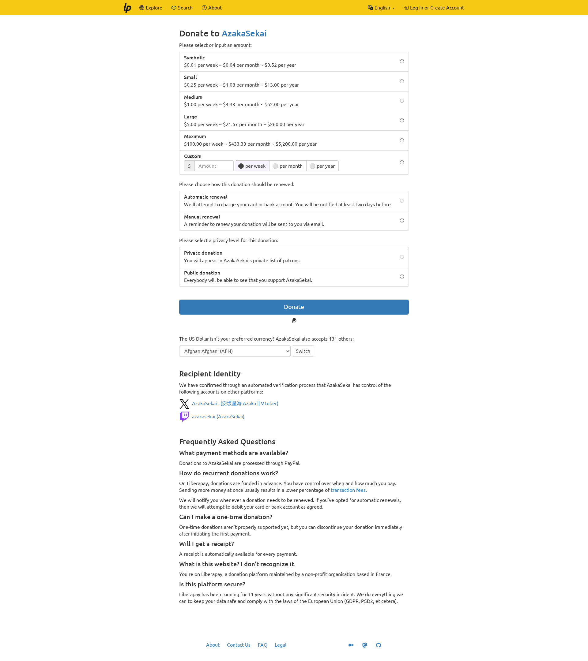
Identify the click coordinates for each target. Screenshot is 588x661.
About (213, 645)
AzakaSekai (244, 33)
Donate (294, 306)
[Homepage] (127, 7)
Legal (280, 645)
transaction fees (348, 490)
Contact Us (239, 645)
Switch (303, 351)
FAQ (262, 645)
